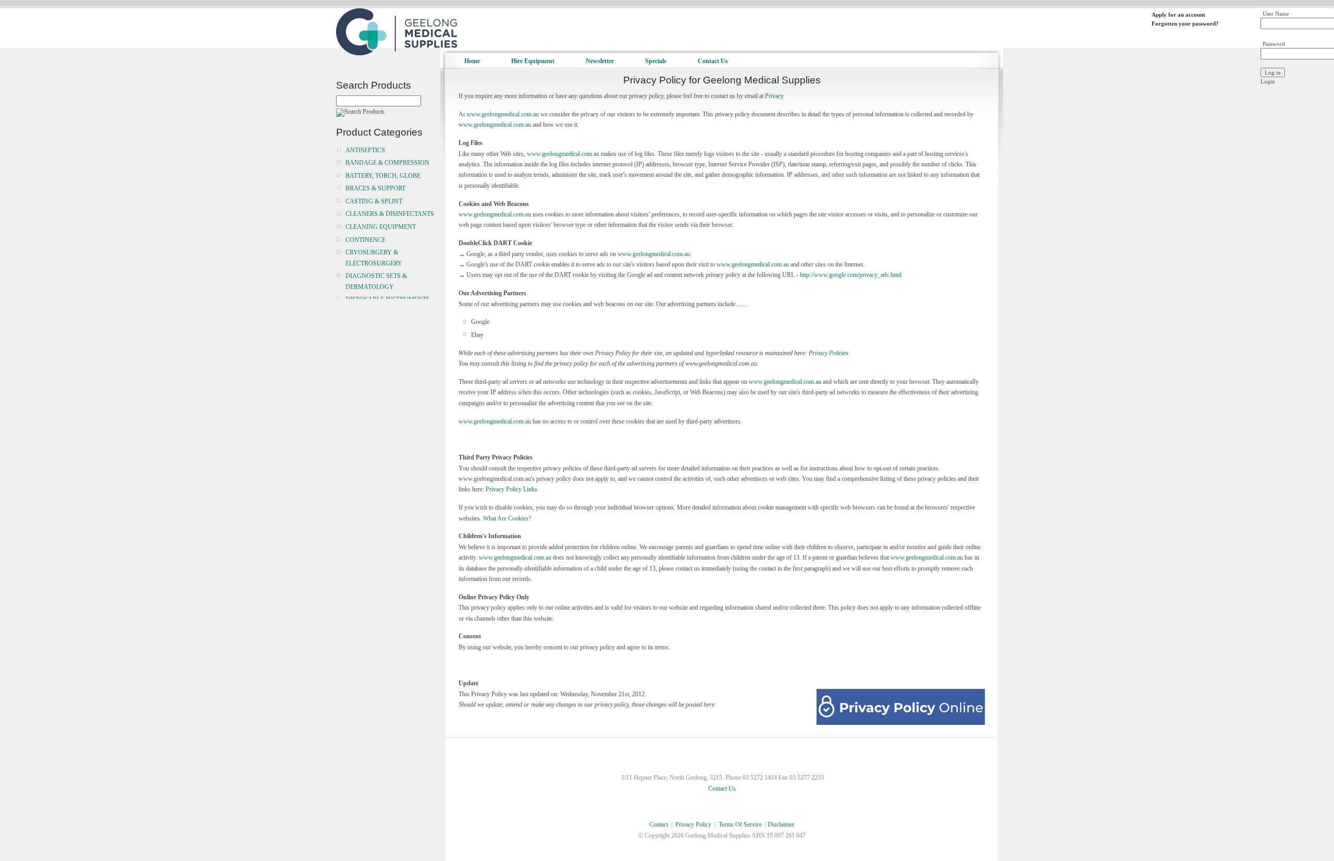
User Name (1276, 13)
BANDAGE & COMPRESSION (387, 162)
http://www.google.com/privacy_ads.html (850, 274)
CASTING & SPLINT (373, 201)
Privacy (774, 96)
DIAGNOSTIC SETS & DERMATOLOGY (376, 281)
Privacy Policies (828, 353)
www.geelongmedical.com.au (502, 114)
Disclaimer (781, 824)
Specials (655, 61)
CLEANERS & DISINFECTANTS (389, 213)
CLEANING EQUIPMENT (380, 227)
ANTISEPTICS (365, 150)
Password (1274, 44)
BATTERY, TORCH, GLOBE (383, 175)
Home (472, 61)
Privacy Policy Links (511, 489)
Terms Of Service (740, 824)
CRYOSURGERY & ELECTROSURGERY (373, 257)
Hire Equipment (532, 61)
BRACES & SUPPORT (375, 188)
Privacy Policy (693, 824)
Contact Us (713, 61)
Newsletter (600, 61)
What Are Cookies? (507, 518)
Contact (658, 824)
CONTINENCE (365, 240)
